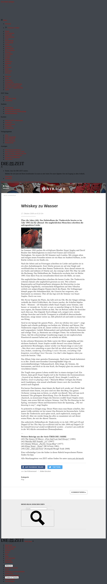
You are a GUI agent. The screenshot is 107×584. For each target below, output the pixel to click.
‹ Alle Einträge (9, 195)
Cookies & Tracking (12, 577)
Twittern (56, 467)
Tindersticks (54, 422)
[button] (4, 20)
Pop (22, 479)
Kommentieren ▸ (78, 492)
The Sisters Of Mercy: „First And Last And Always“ (47, 439)
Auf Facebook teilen (34, 467)
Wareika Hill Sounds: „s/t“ (36, 441)
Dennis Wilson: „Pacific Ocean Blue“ (41, 444)
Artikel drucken (45, 471)
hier (32, 455)
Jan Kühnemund (30, 471)
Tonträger (53, 189)
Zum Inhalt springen (7, 2)
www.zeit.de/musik (76, 458)
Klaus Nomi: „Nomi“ (34, 446)
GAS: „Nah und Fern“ (34, 448)
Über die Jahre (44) (30, 220)
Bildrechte (9, 566)
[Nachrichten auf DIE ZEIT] (12, 165)
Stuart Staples (70, 250)
